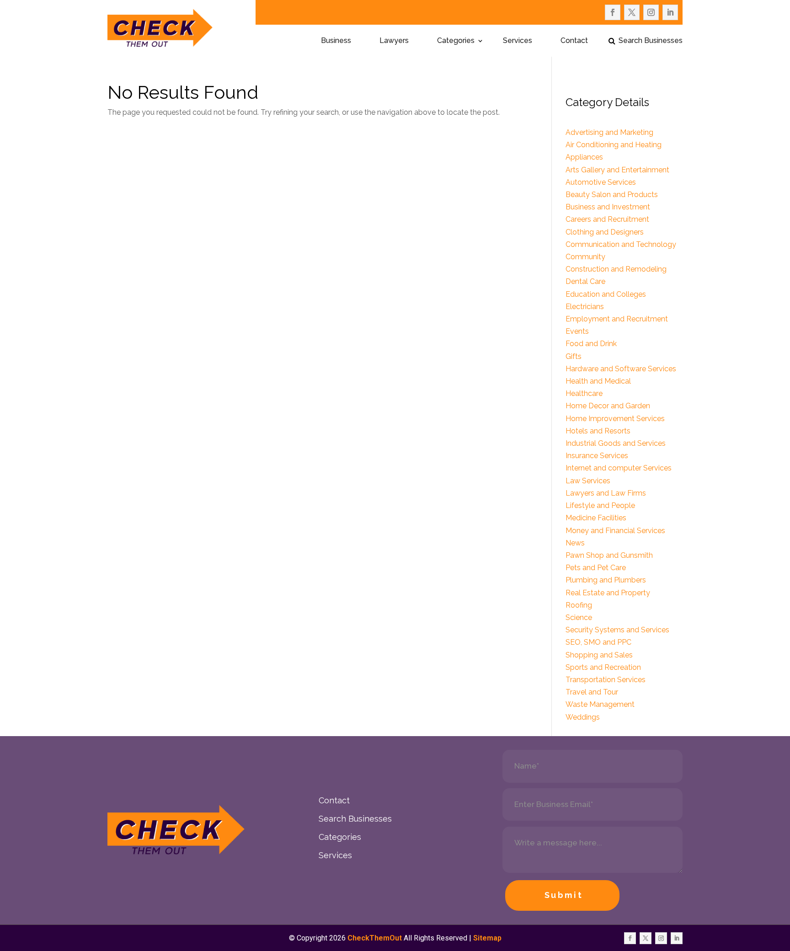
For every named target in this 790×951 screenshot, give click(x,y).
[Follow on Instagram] (651, 12)
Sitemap (487, 938)
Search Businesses (651, 41)
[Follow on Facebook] (612, 12)
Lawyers (394, 41)
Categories (456, 41)
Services (517, 41)
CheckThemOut (374, 938)
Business (336, 41)
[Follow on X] (632, 12)
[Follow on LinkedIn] (670, 12)
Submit (563, 895)
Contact (574, 41)
